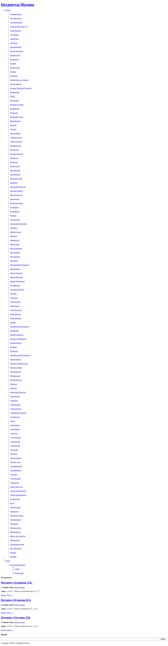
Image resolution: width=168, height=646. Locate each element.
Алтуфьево (14, 35)
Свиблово (14, 400)
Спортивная (15, 429)
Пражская (14, 351)
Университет (15, 499)
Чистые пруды (15, 528)
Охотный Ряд (15, 302)
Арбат (17, 569)
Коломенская (15, 174)
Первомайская (15, 318)
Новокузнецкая (16, 273)
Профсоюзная (15, 372)
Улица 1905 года (16, 487)
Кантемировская (16, 154)
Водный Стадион (17, 105)
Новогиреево (15, 269)
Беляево (13, 72)
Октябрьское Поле (17, 290)
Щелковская (15, 540)
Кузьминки (14, 207)
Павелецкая (14, 306)
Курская (13, 216)
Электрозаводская (17, 544)
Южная (13, 553)
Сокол (12, 421)
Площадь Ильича (16, 335)
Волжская (14, 113)
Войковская (14, 109)
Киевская (13, 162)
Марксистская (15, 232)
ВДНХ (12, 96)
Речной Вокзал (16, 380)
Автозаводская (16, 18)
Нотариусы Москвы (17, 4)
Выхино (13, 125)
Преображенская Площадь (20, 355)
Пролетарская (15, 359)
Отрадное (14, 298)
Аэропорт (14, 43)
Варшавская (14, 92)
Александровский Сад (19, 27)
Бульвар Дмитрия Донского (21, 88)
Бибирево (14, 76)
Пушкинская (15, 376)
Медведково (15, 244)
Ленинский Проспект (18, 224)
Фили (12, 503)
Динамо (13, 129)
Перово (13, 322)
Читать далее (7, 595)
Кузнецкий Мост (16, 203)
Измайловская (15, 146)
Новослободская (16, 277)
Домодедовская (16, 142)
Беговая (13, 63)
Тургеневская (15, 479)
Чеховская (14, 524)
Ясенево (13, 557)
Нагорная (13, 261)
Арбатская (14, 39)
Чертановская (15, 520)
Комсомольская (16, 179)
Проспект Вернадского (19, 363)
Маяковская (14, 240)
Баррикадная (15, 55)
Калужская (14, 150)
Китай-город (15, 166)
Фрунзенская (15, 507)
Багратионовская (16, 51)
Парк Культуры (16, 310)
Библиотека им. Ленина (19, 80)
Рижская (13, 384)
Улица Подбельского (18, 491)
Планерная (14, 331)
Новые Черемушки (17, 281)
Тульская (13, 474)
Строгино (14, 433)
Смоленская (14, 417)
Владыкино (14, 100)
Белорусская (15, 68)
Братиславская (15, 84)
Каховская (14, 158)
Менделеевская (16, 248)
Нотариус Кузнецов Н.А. (16, 600)
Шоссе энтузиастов (17, 536)
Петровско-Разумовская (19, 327)
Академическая (16, 22)
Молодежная (15, 253)
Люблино (13, 228)
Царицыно (14, 511)
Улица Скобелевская (18, 495)
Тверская (13, 454)
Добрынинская (16, 137)
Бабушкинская (15, 47)
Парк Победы (15, 314)
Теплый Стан (15, 462)
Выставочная (15, 121)
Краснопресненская (17, 187)
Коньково (13, 183)
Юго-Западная (15, 548)
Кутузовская (15, 220)
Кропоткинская (16, 195)
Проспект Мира (16, 368)
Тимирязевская (16, 466)
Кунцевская (14, 211)
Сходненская (15, 446)
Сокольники (15, 425)
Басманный (19, 573)
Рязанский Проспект (18, 392)
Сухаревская (15, 442)
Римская (13, 388)
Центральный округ (18, 565)
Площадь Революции (18, 339)
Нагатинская (15, 257)
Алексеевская (15, 31)
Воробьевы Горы (16, 117)
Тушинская (14, 483)
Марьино (13, 236)
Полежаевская (15, 343)
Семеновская (15, 405)
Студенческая (15, 437)
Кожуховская (15, 170)
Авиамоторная (15, 14)
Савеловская (15, 396)
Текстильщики (15, 458)
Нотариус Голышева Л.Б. (16, 582)
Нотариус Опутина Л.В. (16, 617)
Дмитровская (15, 133)
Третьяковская (15, 470)
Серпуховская (15, 409)
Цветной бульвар (16, 516)
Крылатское (14, 199)
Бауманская (14, 59)
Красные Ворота (16, 191)
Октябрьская (15, 285)
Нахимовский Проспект (19, 265)
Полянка (13, 347)
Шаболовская (15, 532)
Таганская (14, 450)
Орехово (13, 294)
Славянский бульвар (18, 413)
